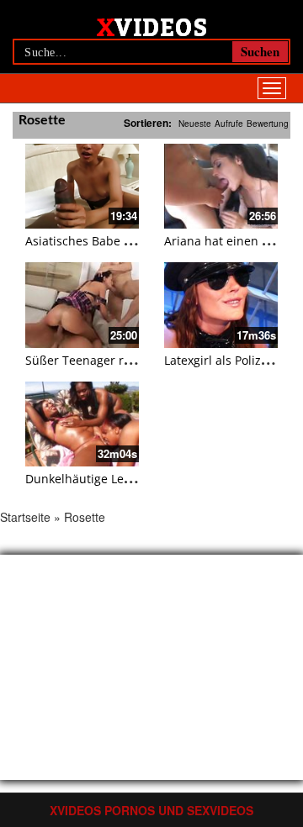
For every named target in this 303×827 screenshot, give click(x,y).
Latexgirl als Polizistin (224, 360)
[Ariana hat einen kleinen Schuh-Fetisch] (221, 186)
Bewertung (268, 123)
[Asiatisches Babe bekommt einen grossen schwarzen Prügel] (82, 186)
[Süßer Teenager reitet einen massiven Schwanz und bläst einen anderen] (82, 304)
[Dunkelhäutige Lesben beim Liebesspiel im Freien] (82, 424)
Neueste (194, 123)
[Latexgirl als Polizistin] (221, 304)
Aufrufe (229, 123)
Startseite (25, 516)
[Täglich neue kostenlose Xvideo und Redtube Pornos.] (152, 26)
